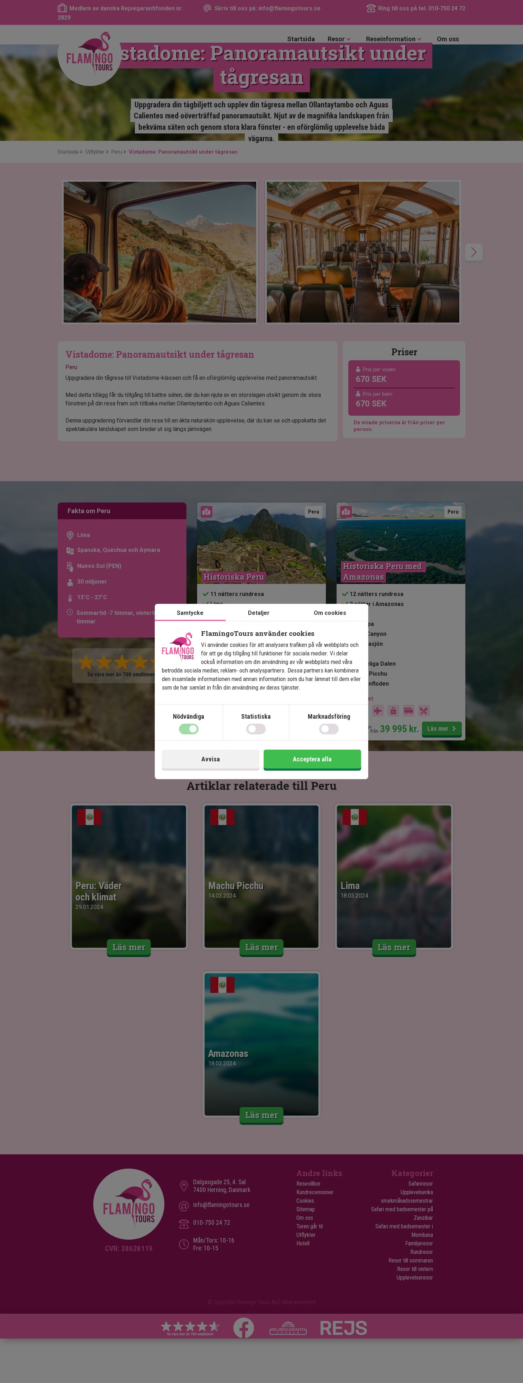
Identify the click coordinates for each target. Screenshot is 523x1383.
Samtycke (190, 613)
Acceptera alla (312, 759)
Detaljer (259, 613)
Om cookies (330, 613)
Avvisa (210, 759)
